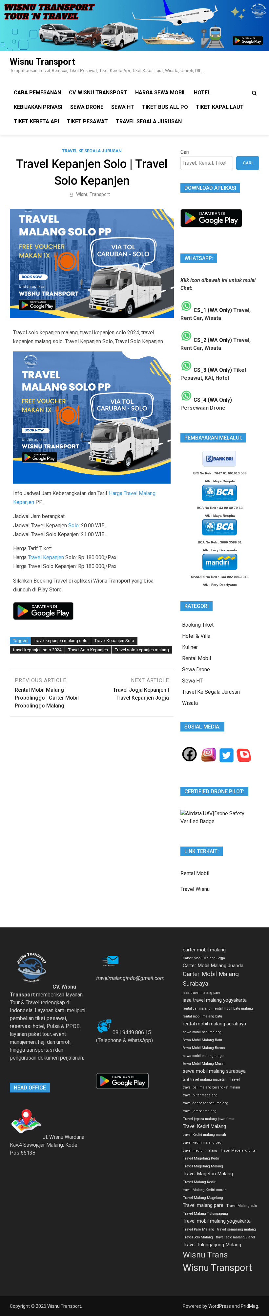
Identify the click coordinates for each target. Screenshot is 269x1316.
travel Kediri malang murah (204, 1135)
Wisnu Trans (205, 1254)
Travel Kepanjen (46, 557)
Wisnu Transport (42, 62)
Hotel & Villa (196, 636)
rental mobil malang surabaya (214, 1024)
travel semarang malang (236, 1229)
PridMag (249, 1306)
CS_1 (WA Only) (212, 310)
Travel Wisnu (195, 889)
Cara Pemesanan (37, 92)
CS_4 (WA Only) (212, 400)
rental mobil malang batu (202, 1016)
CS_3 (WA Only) (212, 370)
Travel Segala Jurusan (149, 121)
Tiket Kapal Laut (220, 107)
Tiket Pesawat (87, 121)
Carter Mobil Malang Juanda (213, 966)
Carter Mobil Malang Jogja (204, 958)
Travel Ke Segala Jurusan (92, 150)
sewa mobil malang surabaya (214, 1071)
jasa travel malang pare (201, 993)
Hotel (202, 92)
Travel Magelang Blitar (238, 1150)
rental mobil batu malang (233, 1008)
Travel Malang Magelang (203, 1198)
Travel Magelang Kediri (201, 1158)
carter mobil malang (204, 950)
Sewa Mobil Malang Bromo (204, 1048)
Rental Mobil (196, 658)
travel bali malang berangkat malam (211, 1087)
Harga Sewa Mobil (160, 92)
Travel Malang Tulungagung (205, 1213)
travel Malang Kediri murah (204, 1190)
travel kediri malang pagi (202, 1142)
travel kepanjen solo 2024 (37, 649)
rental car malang (197, 1008)
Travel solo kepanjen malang (142, 649)
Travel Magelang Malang (203, 1166)
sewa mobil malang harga (203, 1056)
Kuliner (190, 647)
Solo (73, 525)
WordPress (219, 1306)
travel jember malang (200, 1111)
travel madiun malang (200, 1150)
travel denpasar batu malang (205, 1103)
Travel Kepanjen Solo (114, 640)
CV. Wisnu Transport (98, 92)
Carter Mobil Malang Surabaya (211, 978)
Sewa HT (122, 107)
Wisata (190, 703)
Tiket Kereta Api (36, 121)
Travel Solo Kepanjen (88, 649)
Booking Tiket (198, 625)
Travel (235, 1079)
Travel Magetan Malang (208, 1174)
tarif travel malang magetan (205, 1079)
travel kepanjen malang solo (61, 640)
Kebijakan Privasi (38, 107)
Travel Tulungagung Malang (212, 1245)
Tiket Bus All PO (165, 107)
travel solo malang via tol (235, 1237)
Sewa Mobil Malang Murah (204, 1064)
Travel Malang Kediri (200, 1182)
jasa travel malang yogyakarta (215, 1000)
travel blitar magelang (200, 1095)
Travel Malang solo (241, 1206)
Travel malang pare (203, 1205)
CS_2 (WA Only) (212, 340)
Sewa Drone (86, 107)
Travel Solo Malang (198, 1237)
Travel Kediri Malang (204, 1126)
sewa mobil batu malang (202, 1032)
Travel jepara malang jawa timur (209, 1119)
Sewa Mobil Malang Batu (202, 1040)
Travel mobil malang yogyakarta (217, 1221)
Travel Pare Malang (198, 1229)
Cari (184, 152)
